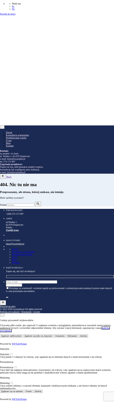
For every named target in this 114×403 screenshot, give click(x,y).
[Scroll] (3, 302)
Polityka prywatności (10, 77)
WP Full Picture (19, 344)
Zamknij (83, 336)
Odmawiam (72, 336)
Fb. (13, 9)
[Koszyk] (8, 94)
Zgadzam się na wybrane (12, 391)
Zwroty (36, 77)
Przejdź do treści (7, 14)
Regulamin (26, 77)
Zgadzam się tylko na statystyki (38, 336)
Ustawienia (59, 336)
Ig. (13, 6)
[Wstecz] (3, 176)
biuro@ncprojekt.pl (15, 244)
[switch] (11, 354)
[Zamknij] (2, 48)
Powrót (29, 391)
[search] (38, 204)
